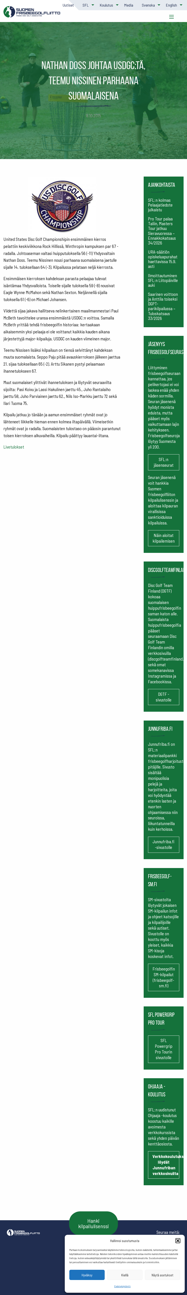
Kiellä (124, 1275)
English (171, 4)
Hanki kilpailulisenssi (93, 1223)
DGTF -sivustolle (163, 696)
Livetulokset (13, 446)
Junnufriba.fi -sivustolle (163, 844)
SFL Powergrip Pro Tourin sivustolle (163, 1049)
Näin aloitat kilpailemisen (164, 538)
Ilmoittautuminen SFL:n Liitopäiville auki (163, 280)
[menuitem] (68, 5)
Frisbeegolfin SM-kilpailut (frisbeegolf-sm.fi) (164, 977)
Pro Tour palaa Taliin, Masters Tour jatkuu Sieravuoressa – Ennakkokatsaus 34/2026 (162, 230)
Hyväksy (87, 1275)
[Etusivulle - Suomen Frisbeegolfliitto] (31, 14)
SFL (86, 4)
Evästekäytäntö (122, 1286)
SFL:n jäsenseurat (164, 462)
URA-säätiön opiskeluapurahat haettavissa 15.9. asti (162, 259)
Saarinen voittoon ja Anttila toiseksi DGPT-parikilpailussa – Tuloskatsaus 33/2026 (163, 306)
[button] (178, 1240)
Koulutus (106, 4)
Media (128, 4)
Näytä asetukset (162, 1275)
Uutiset (68, 4)
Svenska (148, 4)
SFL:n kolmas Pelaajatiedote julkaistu (160, 204)
